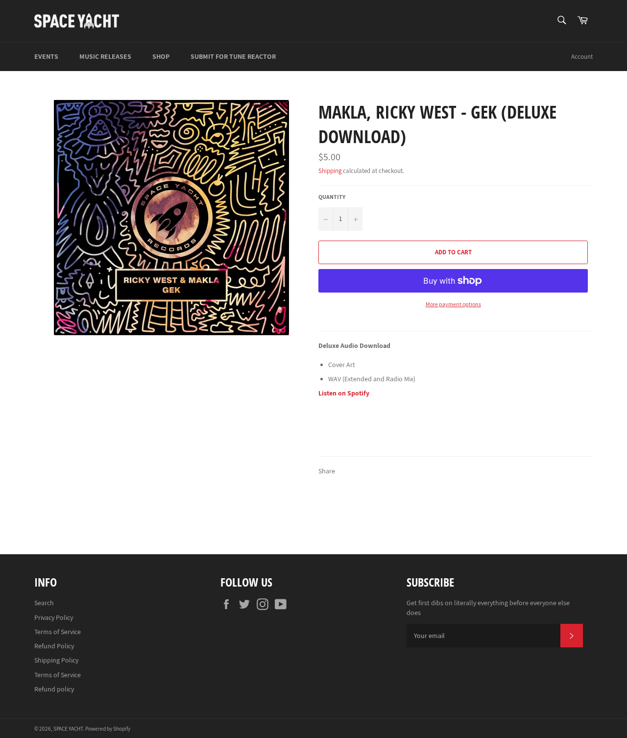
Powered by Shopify (107, 728)
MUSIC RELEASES (105, 56)
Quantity (331, 196)
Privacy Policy (53, 617)
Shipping (329, 171)
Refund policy (54, 689)
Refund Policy (54, 645)
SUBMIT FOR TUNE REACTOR (233, 56)
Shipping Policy (56, 660)
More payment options (453, 304)
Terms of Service (57, 631)
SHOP (160, 56)
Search (44, 602)
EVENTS (46, 56)
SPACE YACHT (68, 728)
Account (582, 56)
